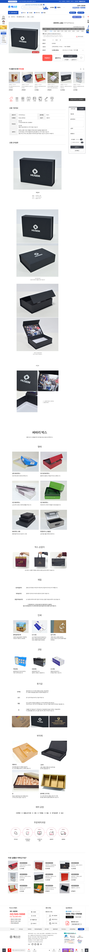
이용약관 (29, 929)
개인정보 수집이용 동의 (75, 142)
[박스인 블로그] (32, 944)
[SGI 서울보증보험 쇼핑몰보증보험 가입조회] (69, 941)
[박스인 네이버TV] (35, 944)
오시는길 (21, 929)
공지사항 (46, 929)
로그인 (60, 1)
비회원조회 (68, 1)
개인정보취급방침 (38, 929)
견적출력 (66, 59)
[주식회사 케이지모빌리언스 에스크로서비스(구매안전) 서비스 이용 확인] (80, 941)
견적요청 (70, 56)
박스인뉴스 (64, 929)
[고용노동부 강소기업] (72, 936)
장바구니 (72, 1)
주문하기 (47, 58)
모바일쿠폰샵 (72, 929)
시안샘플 (81, 929)
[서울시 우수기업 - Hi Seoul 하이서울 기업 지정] (66, 936)
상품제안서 (74, 59)
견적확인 (77, 150)
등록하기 (77, 147)
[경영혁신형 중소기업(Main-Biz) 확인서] (80, 936)
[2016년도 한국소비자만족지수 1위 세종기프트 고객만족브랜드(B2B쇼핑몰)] (70, 933)
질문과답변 (76, 1)
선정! (34, 4)
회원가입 (63, 1)
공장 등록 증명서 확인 (12, 1)
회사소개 (12, 929)
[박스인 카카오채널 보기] (40, 944)
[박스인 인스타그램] (38, 944)
